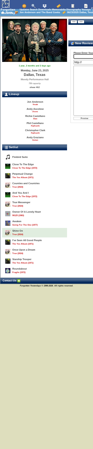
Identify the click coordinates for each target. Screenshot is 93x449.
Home (9, 12)
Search (33, 9)
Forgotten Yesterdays (9, 11)
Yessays (86, 9)
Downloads (44, 9)
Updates (24, 9)
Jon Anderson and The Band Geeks (39, 12)
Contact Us (10, 280)
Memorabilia (58, 9)
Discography (73, 9)
